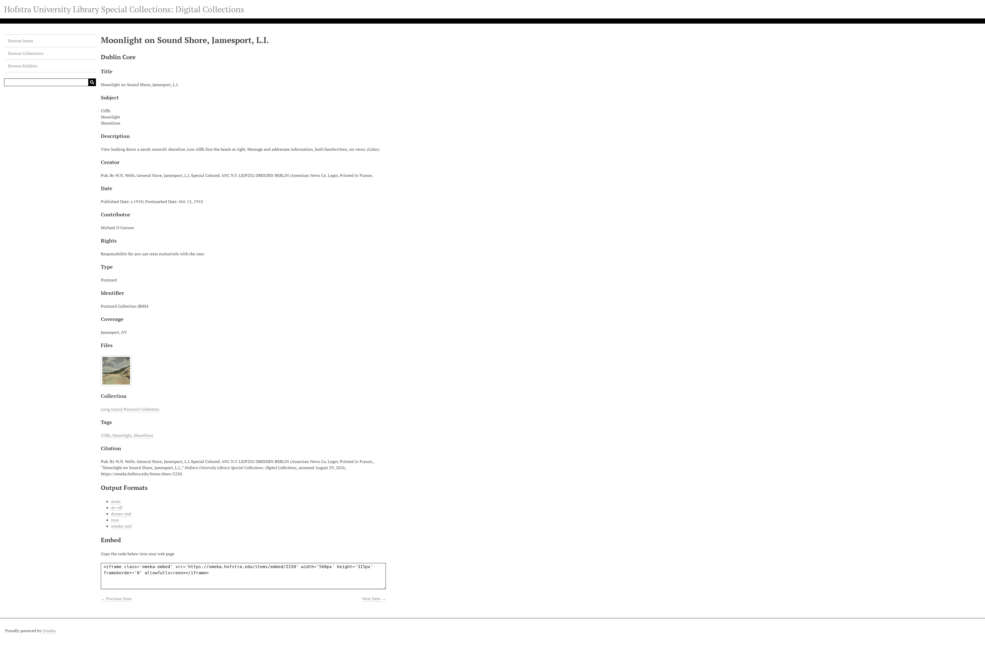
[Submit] (92, 82)
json (115, 520)
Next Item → (374, 598)
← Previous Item (116, 598)
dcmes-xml (121, 514)
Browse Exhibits (22, 66)
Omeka (49, 630)
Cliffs (105, 435)
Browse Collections (25, 53)
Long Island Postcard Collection (130, 409)
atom (116, 501)
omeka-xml (121, 526)
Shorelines (143, 435)
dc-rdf (116, 507)
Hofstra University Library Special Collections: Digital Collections (124, 9)
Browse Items (20, 41)
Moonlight (122, 435)
